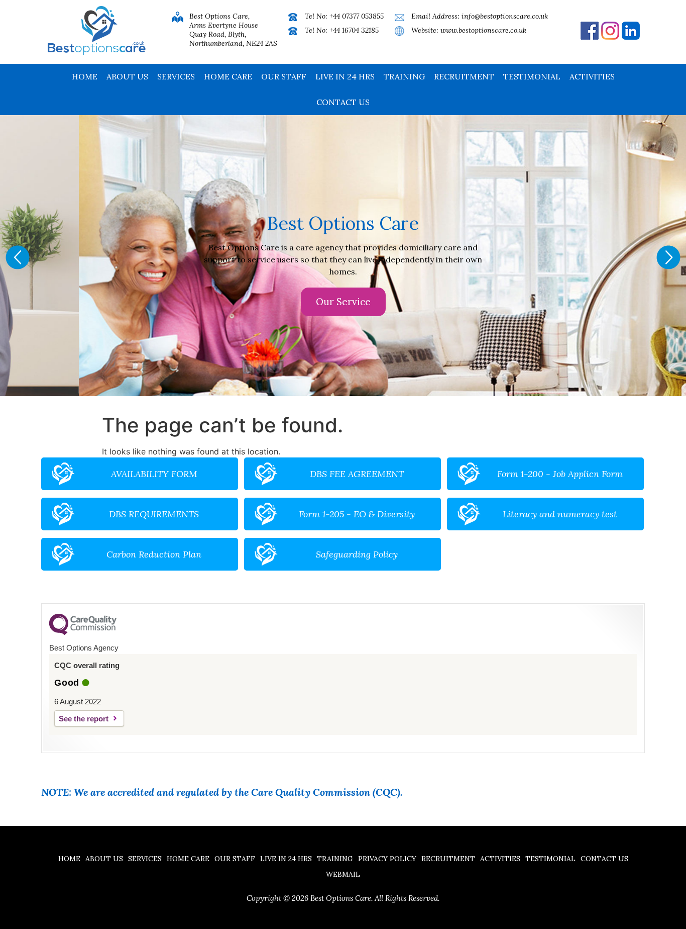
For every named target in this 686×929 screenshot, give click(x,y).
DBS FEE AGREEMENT (357, 474)
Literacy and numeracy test (560, 514)
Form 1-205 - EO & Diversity (357, 514)
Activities (592, 76)
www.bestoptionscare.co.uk (483, 30)
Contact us (343, 102)
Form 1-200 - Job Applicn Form (560, 474)
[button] (17, 257)
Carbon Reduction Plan (153, 554)
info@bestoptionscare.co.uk (505, 16)
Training (404, 76)
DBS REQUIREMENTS (154, 514)
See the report (83, 718)
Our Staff (283, 76)
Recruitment (464, 76)
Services (176, 76)
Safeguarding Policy (357, 554)
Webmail (343, 874)
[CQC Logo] (83, 632)
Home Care (228, 76)
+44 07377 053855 (356, 16)
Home (84, 76)
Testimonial (531, 76)
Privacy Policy (387, 858)
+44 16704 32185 (354, 30)
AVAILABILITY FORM (154, 474)
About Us (127, 76)
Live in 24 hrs (345, 76)
